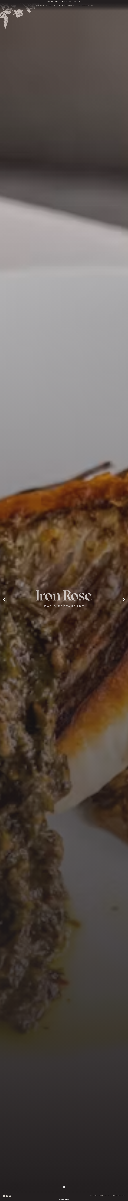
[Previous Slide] (4, 599)
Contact (93, 1195)
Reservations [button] (87, 5)
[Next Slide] (124, 599)
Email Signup (104, 1195)
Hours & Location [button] (53, 5)
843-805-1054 (77, 1)
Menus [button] (64, 5)
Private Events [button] (74, 5)
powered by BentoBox (64, 1199)
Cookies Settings (117, 1195)
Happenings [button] (39, 5)
